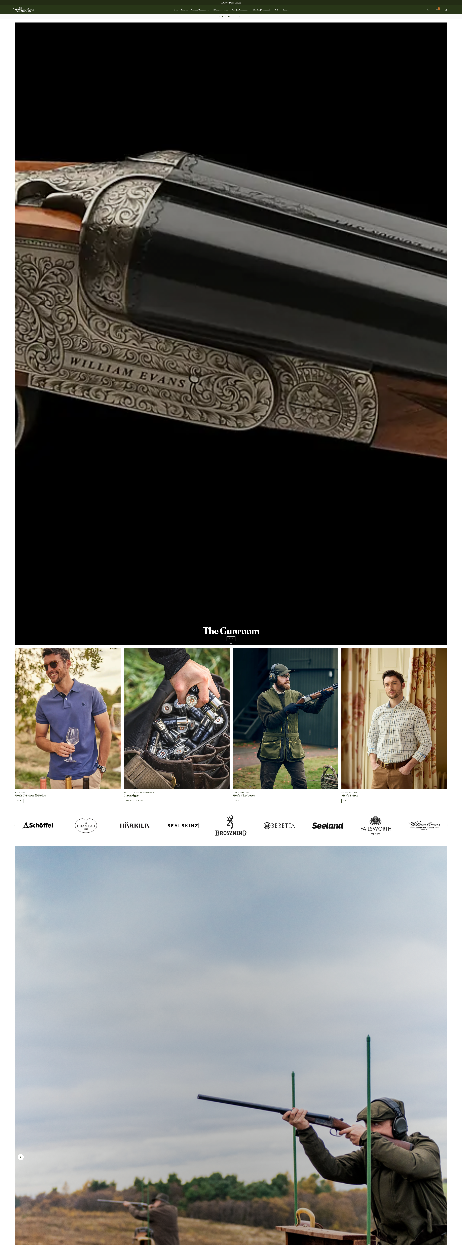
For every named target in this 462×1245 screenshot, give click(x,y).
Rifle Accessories (220, 10)
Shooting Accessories (262, 10)
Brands (286, 10)
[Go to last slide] (15, 825)
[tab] (231, 643)
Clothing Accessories (200, 10)
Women (184, 10)
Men (175, 10)
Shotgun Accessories (241, 10)
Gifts (277, 10)
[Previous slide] (21, 1157)
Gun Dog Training (231, 3)
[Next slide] (447, 825)
